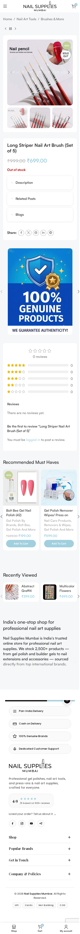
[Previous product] (5, 28)
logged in (33, 440)
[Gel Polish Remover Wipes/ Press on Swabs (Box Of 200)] (59, 488)
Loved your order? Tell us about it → (32, 814)
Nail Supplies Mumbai (37, 888)
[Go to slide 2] (40, 101)
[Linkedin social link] (43, 233)
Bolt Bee (24, 525)
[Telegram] (41, 823)
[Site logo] (40, 6)
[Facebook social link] (21, 233)
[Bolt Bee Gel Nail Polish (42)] (21, 488)
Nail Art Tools (26, 19)
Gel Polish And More (20, 529)
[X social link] (28, 233)
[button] (11, 72)
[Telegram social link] (51, 233)
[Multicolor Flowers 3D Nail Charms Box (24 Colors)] (49, 592)
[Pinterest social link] (36, 233)
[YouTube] (31, 823)
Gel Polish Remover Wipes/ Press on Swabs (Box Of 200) (58, 515)
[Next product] (15, 28)
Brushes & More (52, 19)
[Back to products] (10, 28)
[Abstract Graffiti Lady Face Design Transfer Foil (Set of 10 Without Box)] (11, 592)
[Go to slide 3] (44, 101)
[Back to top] (67, 700)
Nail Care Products (57, 521)
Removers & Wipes (57, 525)
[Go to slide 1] (36, 101)
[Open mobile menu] (5, 6)
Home (7, 19)
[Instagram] (22, 823)
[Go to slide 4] (48, 101)
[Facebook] (12, 823)
